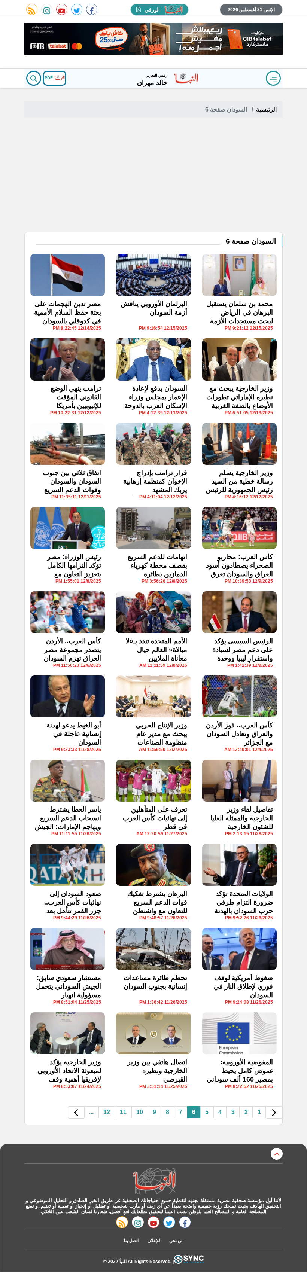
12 (106, 1112)
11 (123, 1112)
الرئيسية (266, 109)
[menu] (273, 78)
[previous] (274, 1112)
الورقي (152, 10)
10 (139, 1112)
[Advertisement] (153, 175)
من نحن (176, 1240)
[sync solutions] (189, 1261)
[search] (33, 78)
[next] (76, 1112)
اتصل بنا (131, 1240)
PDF (49, 78)
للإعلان (154, 1240)
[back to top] (277, 1154)
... (91, 1112)
